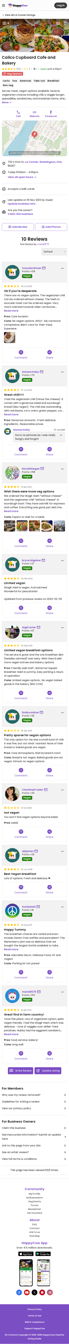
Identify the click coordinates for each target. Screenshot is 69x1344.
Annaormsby (30, 372)
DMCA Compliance (34, 1322)
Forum (34, 1205)
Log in (61, 5)
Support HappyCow (34, 1328)
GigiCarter (29, 627)
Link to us (34, 1232)
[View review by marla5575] (12, 996)
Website (34, 116)
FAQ (34, 1224)
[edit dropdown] (61, 435)
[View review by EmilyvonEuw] (12, 716)
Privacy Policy (34, 1309)
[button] (34, 135)
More (5, 102)
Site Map (34, 1236)
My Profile (34, 1193)
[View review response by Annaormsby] (7, 431)
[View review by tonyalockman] (12, 272)
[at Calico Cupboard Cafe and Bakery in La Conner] (9, 337)
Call (18, 116)
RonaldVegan (31, 469)
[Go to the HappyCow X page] (34, 1292)
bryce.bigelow (31, 560)
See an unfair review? (15, 1152)
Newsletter (34, 1209)
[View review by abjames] (12, 855)
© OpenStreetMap (38, 153)
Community (34, 1189)
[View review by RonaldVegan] (12, 472)
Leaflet (13, 153)
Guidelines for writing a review (20, 1101)
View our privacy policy (16, 1108)
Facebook (51, 116)
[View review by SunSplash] (12, 910)
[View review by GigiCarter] (12, 631)
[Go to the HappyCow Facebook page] (19, 1292)
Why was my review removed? (21, 1095)
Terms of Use (34, 1315)
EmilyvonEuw (30, 712)
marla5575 (43, 244)
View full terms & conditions (19, 1159)
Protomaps (22, 153)
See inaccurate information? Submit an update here (31, 1137)
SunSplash (29, 907)
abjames (28, 851)
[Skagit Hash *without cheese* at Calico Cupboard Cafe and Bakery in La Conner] (47, 526)
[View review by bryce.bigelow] (12, 564)
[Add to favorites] (65, 23)
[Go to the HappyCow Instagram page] (50, 1292)
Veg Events (34, 1201)
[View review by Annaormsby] (12, 376)
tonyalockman (31, 268)
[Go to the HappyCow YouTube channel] (27, 1292)
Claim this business (20, 214)
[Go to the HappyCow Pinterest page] (42, 1292)
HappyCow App (34, 1243)
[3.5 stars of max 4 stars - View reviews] (9, 68)
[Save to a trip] (58, 23)
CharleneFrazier (32, 790)
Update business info (21, 204)
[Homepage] (18, 5)
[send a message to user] (44, 268)
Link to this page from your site (21, 1145)
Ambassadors (34, 1197)
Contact (35, 1228)
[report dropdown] (62, 268)
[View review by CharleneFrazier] (12, 793)
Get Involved (34, 1213)
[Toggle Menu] (3, 5)
